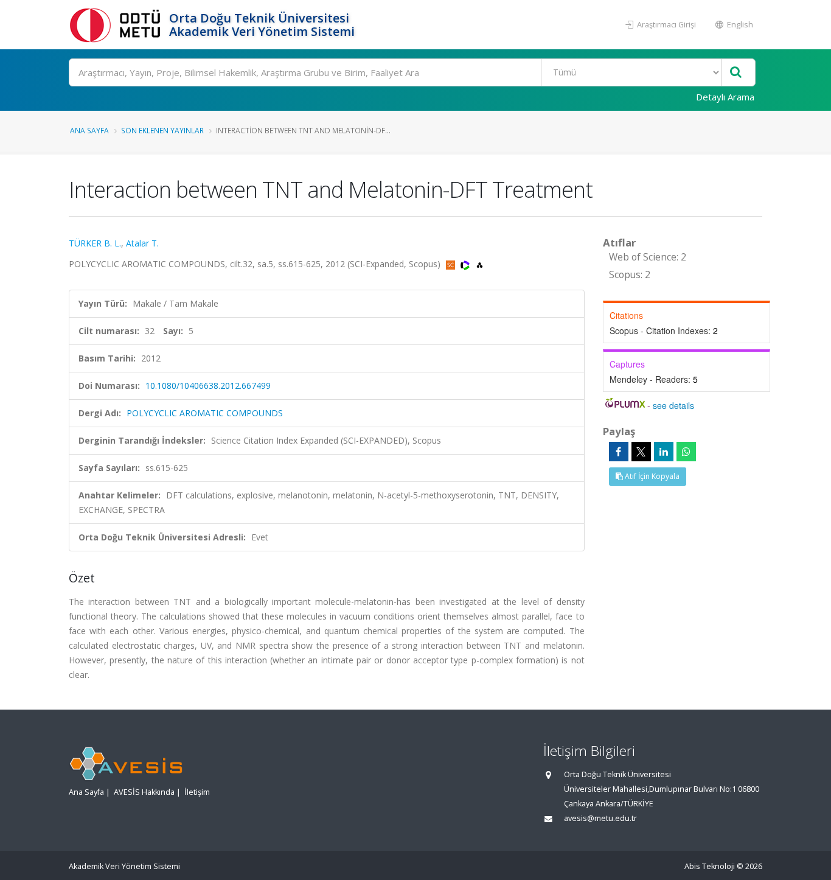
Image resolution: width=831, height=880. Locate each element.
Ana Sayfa (89, 130)
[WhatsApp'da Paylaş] (686, 451)
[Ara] (735, 72)
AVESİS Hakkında (144, 792)
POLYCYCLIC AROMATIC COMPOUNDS (205, 413)
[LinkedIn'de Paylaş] (663, 451)
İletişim (197, 792)
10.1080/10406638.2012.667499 (208, 385)
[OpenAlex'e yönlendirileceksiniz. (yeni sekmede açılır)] (479, 264)
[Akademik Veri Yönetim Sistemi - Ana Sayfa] (117, 24)
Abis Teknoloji (709, 866)
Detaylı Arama (725, 97)
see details (673, 405)
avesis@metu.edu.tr (600, 818)
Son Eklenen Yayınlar (162, 130)
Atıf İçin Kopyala (651, 476)
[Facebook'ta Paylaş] (618, 451)
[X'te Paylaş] (641, 451)
